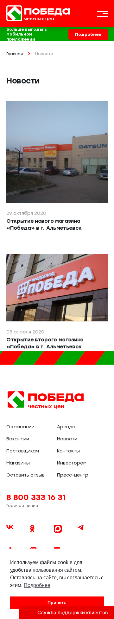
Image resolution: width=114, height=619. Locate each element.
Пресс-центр (72, 475)
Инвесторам (71, 463)
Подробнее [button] (37, 585)
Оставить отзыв (25, 475)
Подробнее (88, 34)
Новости (67, 439)
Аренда (66, 427)
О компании (20, 427)
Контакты (68, 451)
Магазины (18, 463)
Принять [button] (57, 602)
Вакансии (17, 439)
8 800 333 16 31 (36, 497)
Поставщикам (22, 451)
